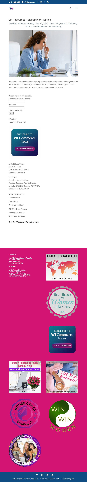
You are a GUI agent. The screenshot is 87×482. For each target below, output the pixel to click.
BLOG (29, 26)
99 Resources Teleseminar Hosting (30, 19)
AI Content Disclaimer (17, 216)
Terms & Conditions (16, 205)
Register (13, 119)
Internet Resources (42, 26)
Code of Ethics (14, 198)
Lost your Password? (18, 122)
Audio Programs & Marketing (63, 23)
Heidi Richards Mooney (23, 23)
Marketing (56, 26)
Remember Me (16, 110)
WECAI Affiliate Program (18, 209)
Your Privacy (13, 201)
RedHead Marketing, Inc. (65, 479)
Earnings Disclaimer (16, 213)
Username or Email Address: (19, 99)
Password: (13, 104)
